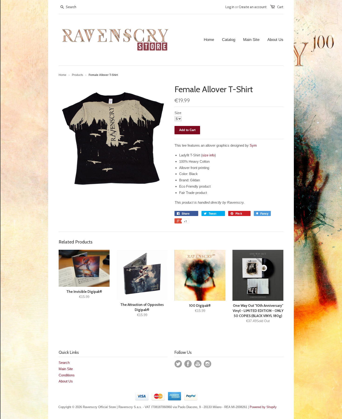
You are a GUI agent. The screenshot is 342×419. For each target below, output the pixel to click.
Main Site (66, 369)
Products (77, 75)
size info (208, 155)
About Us (66, 381)
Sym (253, 145)
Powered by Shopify (263, 407)
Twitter (178, 364)
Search (64, 363)
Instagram (207, 364)
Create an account (253, 7)
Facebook (188, 364)
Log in (229, 7)
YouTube (197, 364)
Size (177, 113)
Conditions (67, 375)
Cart (280, 7)
